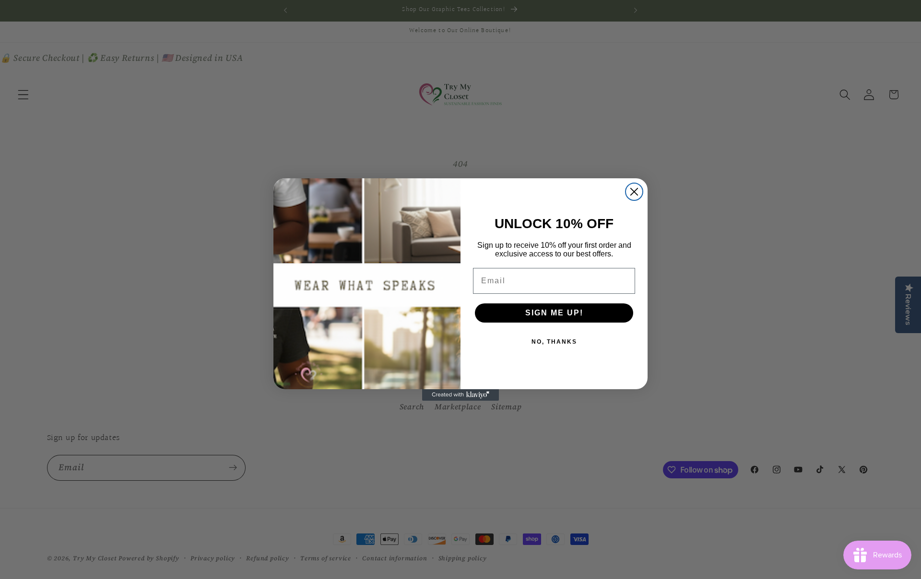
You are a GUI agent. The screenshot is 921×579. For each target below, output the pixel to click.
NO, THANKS (554, 341)
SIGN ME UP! (554, 313)
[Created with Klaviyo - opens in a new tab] (460, 395)
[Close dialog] (634, 191)
